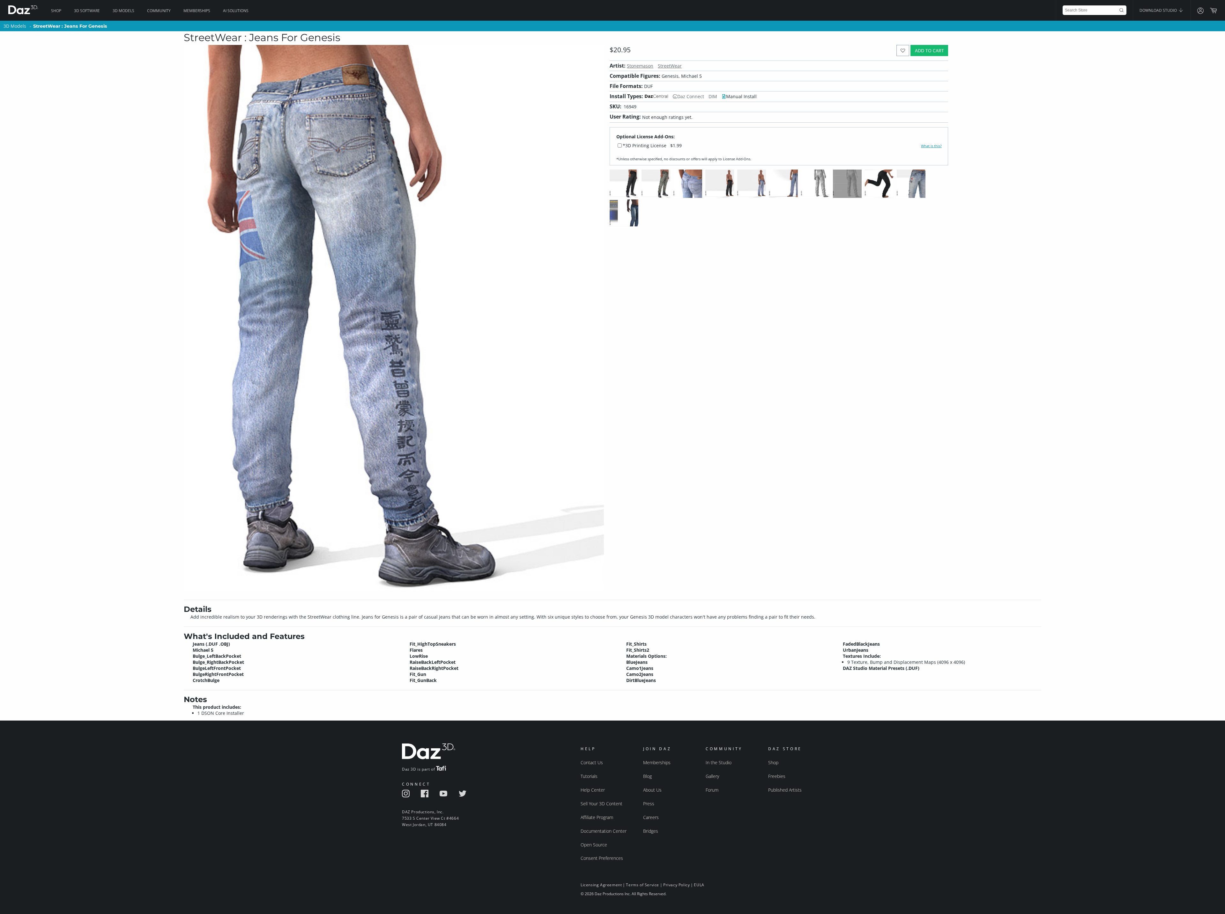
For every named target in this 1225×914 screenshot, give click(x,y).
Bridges (650, 831)
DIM (713, 96)
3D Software (87, 10)
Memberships (196, 10)
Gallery (712, 776)
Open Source (594, 845)
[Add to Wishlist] (902, 50)
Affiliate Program (597, 817)
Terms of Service (642, 885)
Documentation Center (604, 831)
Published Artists (785, 790)
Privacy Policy (676, 885)
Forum (712, 790)
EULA (699, 885)
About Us (652, 790)
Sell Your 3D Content (601, 804)
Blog (647, 776)
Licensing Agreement (601, 885)
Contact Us (592, 762)
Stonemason (640, 66)
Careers (651, 817)
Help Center (593, 790)
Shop (56, 10)
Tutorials (589, 776)
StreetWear (670, 66)
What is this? (931, 146)
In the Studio (718, 762)
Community (159, 10)
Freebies (776, 776)
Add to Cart (929, 50)
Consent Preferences (602, 858)
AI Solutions (236, 10)
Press (648, 804)
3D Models (123, 10)
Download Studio (1159, 10)
